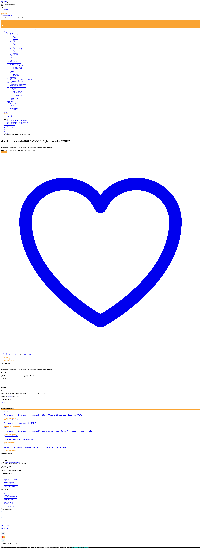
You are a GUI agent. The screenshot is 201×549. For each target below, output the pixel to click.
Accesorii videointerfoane (19, 70)
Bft (14, 36)
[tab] (102, 357)
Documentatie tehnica (9, 360)
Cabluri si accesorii (14, 88)
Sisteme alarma (14, 108)
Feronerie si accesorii (15, 97)
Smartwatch (13, 104)
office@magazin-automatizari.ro (12, 462)
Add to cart (3, 152)
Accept (73, 547)
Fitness (12, 105)
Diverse (12, 99)
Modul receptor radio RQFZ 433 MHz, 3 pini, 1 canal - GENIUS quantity (19, 150)
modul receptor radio (32, 354)
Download (3, 402)
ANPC (5, 500)
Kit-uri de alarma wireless (16, 85)
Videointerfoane (14, 64)
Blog (5, 129)
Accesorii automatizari (12, 56)
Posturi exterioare (17, 67)
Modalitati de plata (8, 503)
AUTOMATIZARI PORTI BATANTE (17, 120)
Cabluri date (16, 94)
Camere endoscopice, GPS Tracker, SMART (21, 80)
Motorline (15, 39)
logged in (9, 396)
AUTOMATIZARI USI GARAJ (15, 123)
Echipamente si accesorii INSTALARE (16, 87)
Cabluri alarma (16, 89)
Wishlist (6, 9)
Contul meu (4, 13)
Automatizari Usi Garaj (16, 49)
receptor (40, 354)
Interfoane (12, 71)
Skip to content (4, 1)
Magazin (6, 113)
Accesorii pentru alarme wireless (18, 84)
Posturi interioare (17, 68)
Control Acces (10, 73)
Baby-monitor (13, 109)
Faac (14, 40)
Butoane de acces (14, 75)
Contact (6, 126)
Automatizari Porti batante (16, 34)
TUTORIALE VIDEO (9, 125)
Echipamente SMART (12, 61)
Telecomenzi (13, 77)
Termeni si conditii (8, 499)
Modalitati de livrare (9, 505)
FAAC (25, 354)
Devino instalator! (8, 127)
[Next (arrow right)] (2, 546)
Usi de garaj (10, 101)
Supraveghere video (12, 78)
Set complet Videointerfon (19, 65)
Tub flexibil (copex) (18, 95)
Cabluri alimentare (17, 91)
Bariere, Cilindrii (14, 54)
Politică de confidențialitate (10, 498)
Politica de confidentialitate (82, 547)
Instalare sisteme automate (10, 118)
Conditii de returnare (9, 506)
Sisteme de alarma (11, 82)
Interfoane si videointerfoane (14, 63)
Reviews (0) (7, 359)
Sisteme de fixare (14, 98)
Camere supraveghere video (17, 81)
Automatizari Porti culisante (17, 41)
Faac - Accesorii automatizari (13, 354)
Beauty (12, 106)
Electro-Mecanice (14, 74)
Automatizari (10, 33)
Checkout (9, 116)
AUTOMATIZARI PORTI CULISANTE (17, 122)
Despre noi (6, 112)
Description (7, 357)
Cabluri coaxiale (17, 92)
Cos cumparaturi (8, 11)
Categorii (6, 32)
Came (14, 37)
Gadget (9, 102)
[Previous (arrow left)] (1, 546)
